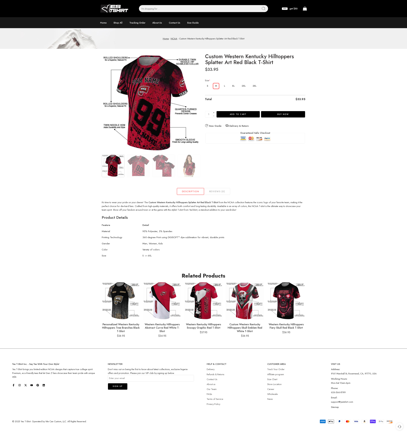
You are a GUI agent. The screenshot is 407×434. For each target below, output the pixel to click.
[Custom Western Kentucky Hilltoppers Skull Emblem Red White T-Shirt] (245, 301)
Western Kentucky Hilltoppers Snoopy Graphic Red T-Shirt (203, 326)
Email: (334, 397)
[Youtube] (31, 385)
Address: (335, 369)
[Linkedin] (43, 385)
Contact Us (174, 22)
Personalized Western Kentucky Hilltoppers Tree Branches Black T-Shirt (121, 327)
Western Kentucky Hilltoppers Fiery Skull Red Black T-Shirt (286, 326)
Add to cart (238, 114)
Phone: (334, 388)
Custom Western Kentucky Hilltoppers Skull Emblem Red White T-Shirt (245, 327)
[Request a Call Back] (399, 426)
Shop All (118, 22)
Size (207, 80)
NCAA (174, 38)
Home (103, 22)
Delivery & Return (239, 126)
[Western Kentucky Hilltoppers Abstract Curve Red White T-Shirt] (162, 301)
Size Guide (193, 22)
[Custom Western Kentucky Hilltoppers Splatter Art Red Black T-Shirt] (151, 103)
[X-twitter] (25, 385)
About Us (157, 22)
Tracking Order (137, 22)
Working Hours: (339, 378)
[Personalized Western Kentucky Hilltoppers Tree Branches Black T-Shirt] (121, 301)
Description (190, 191)
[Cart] (304, 8)
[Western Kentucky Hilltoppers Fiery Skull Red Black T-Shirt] (286, 301)
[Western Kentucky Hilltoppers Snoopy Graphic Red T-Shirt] (203, 301)
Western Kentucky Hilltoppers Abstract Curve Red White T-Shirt (162, 327)
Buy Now (283, 114)
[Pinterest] (37, 385)
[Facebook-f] (13, 385)
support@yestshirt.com (342, 401)
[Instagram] (19, 385)
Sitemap (335, 407)
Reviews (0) (217, 191)
